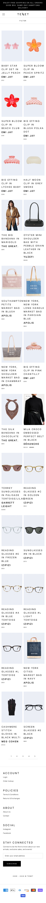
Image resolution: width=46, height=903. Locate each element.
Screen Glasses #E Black (32, 730)
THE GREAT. (10, 246)
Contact (6, 816)
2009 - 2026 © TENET (23, 876)
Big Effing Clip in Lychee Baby (11, 183)
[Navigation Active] (35, 756)
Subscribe (12, 864)
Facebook (7, 833)
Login (5, 777)
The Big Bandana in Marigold (10, 238)
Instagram (7, 829)
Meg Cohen (10, 741)
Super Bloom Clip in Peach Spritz (34, 69)
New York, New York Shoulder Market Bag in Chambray (11, 374)
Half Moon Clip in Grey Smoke (33, 183)
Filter (23, 21)
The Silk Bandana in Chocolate (10, 433)
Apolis (29, 323)
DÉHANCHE (31, 444)
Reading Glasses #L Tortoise (10, 671)
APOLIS (7, 315)
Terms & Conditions (10, 794)
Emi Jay (7, 77)
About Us (6, 812)
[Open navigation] (4, 14)
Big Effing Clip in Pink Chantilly (33, 370)
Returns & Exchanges (11, 798)
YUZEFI (29, 257)
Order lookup (8, 781)
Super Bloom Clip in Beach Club (12, 124)
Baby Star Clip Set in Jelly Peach (11, 69)
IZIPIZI (28, 502)
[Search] (39, 14)
